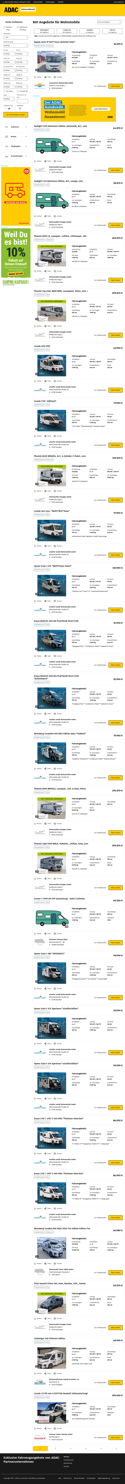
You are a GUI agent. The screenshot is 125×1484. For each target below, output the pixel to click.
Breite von (7, 83)
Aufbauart (15, 127)
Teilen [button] (49, 77)
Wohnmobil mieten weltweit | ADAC (17, 2)
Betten (13, 137)
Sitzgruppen (15, 146)
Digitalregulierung (104, 1478)
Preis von (7, 58)
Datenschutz (67, 1478)
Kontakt (66, 1466)
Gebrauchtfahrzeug (24, 28)
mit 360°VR (24, 91)
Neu (47, 130)
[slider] (9, 109)
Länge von (7, 75)
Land (5, 95)
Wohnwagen (50, 2)
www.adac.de (118, 2)
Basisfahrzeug (8, 42)
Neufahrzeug (9, 28)
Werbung (36, 96)
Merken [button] (39, 77)
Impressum (116, 1478)
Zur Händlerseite (100, 86)
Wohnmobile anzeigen (16, 115)
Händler (60, 2)
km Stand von (8, 67)
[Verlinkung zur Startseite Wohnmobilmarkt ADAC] (9, 9)
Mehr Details (115, 86)
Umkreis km (8, 106)
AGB (59, 1478)
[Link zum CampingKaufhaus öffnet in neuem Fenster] (15, 257)
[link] (63, 42)
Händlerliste (68, 1463)
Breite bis (19, 83)
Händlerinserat (39, 46)
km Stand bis (20, 67)
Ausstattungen (17, 156)
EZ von (6, 50)
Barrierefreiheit (79, 1478)
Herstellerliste (68, 1460)
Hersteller (7, 34)
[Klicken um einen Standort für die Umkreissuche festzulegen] (20, 109)
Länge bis (19, 75)
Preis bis (19, 58)
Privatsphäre (91, 1478)
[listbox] (109, 22)
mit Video (9, 91)
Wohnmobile (38, 2)
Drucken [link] (59, 77)
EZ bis (18, 50)
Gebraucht (49, 46)
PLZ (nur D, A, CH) (21, 96)
